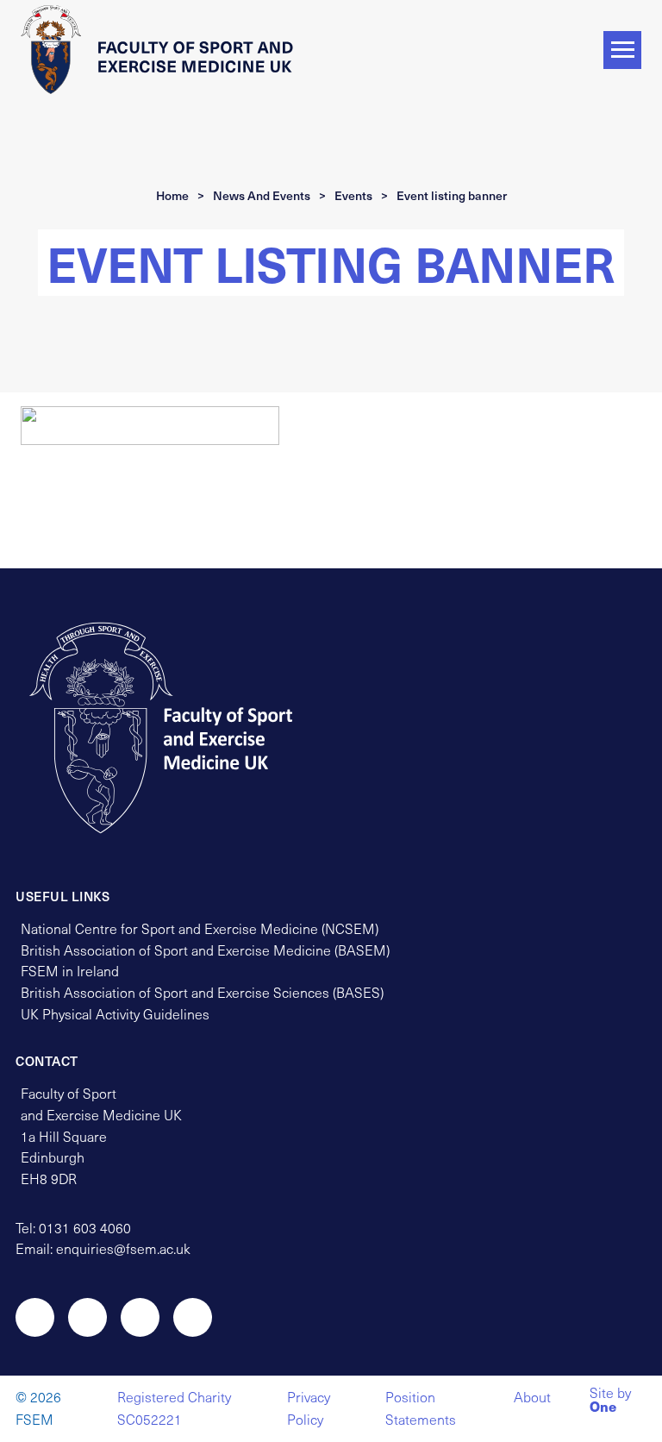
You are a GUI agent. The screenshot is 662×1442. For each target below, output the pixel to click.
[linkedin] (192, 1317)
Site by (610, 1401)
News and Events (261, 195)
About (532, 1397)
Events (353, 195)
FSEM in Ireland (70, 971)
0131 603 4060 (85, 1228)
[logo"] (177, 728)
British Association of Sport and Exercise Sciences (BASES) (202, 992)
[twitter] (35, 1317)
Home (172, 195)
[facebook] (140, 1317)
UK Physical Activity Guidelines (115, 1014)
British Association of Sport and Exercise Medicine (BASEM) (205, 950)
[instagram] (87, 1317)
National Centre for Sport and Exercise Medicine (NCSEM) (199, 928)
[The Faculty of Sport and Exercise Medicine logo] (163, 49)
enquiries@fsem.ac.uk (123, 1248)
